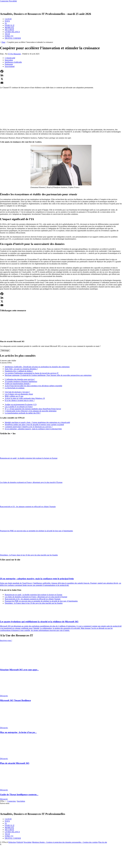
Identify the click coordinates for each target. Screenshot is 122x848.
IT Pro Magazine (14, 54)
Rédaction (12, 842)
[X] (61, 79)
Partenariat (9, 64)
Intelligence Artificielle (13, 62)
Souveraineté (10, 66)
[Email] (61, 83)
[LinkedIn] (61, 75)
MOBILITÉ (9, 27)
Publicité (19, 842)
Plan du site (102, 842)
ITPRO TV (9, 36)
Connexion (11, 801)
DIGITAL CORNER (13, 38)
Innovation (9, 60)
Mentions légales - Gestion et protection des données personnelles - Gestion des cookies (65, 842)
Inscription (21, 801)
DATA (7, 21)
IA (6, 23)
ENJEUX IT (9, 25)
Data (3, 42)
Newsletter (27, 842)
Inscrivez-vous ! (6, 640)
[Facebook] (61, 71)
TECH (7, 34)
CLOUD (8, 19)
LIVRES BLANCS (12, 32)
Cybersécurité (10, 58)
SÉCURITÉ (9, 30)
